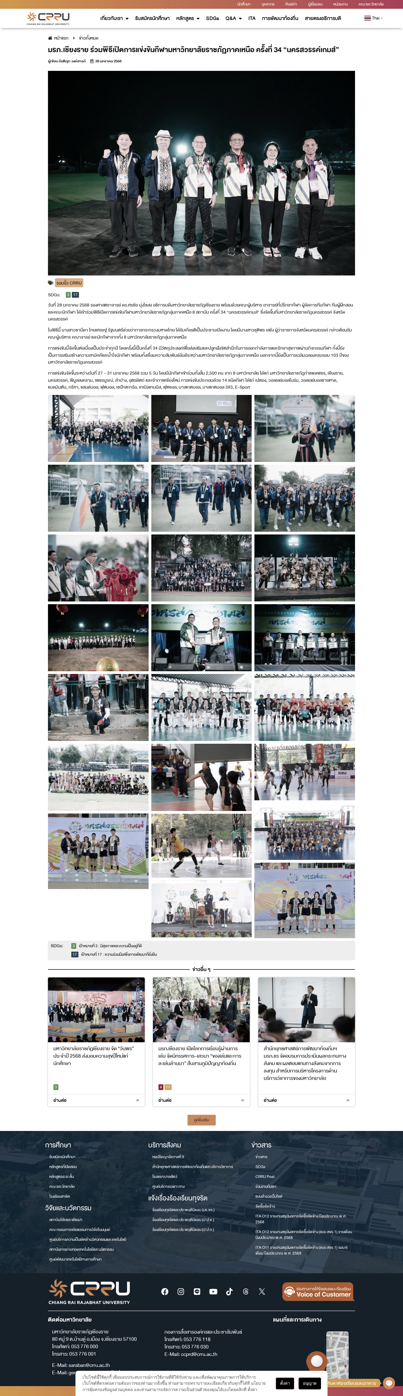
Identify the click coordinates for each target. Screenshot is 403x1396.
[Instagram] (181, 1291)
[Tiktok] (229, 1291)
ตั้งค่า (285, 1383)
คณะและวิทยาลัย (371, 4)
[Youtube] (213, 1291)
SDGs (212, 18)
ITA (252, 18)
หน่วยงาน (340, 4)
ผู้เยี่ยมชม (315, 4)
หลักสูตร (185, 18)
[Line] (197, 1291)
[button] (202, 1120)
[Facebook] (164, 1291)
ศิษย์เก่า (291, 4)
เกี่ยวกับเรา (111, 18)
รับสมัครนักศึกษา (152, 18)
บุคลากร (268, 4)
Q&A (231, 18)
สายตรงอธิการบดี (323, 18)
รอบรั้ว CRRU (69, 283)
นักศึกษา (244, 4)
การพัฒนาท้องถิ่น (280, 18)
